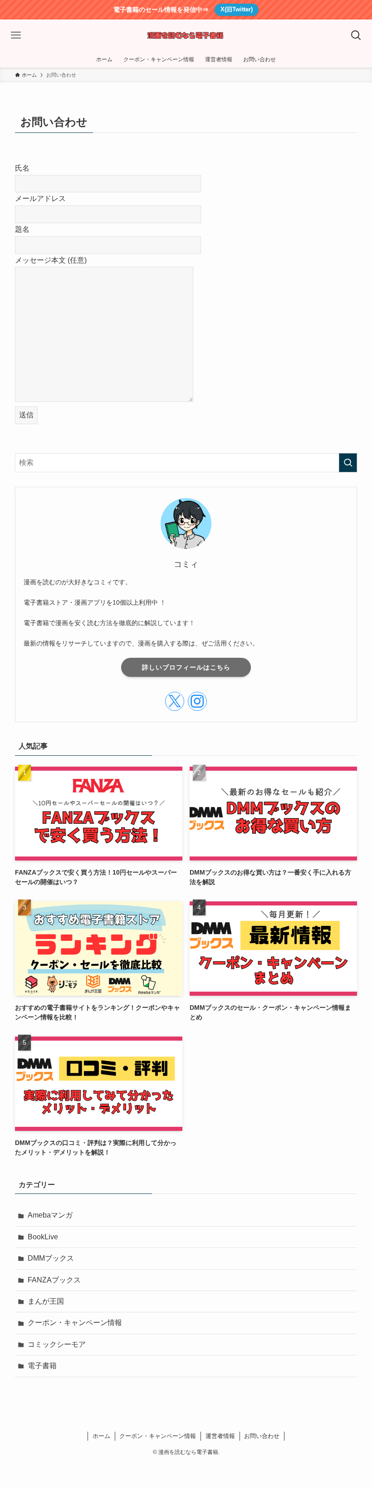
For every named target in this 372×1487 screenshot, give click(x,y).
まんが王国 (46, 1301)
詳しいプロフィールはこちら (186, 667)
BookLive (43, 1237)
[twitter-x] (174, 701)
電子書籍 (42, 1366)
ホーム (101, 1436)
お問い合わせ (261, 1436)
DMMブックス (51, 1258)
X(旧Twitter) (236, 9)
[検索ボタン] (356, 35)
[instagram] (197, 701)
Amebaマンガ (50, 1215)
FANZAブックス (54, 1280)
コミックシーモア (57, 1344)
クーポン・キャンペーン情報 (75, 1322)
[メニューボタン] (16, 35)
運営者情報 (220, 1436)
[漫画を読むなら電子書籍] (186, 35)
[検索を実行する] (348, 462)
